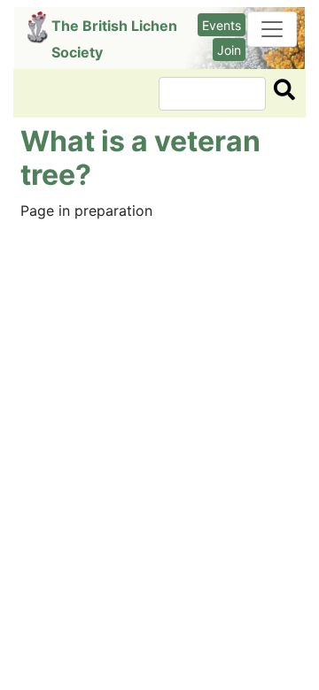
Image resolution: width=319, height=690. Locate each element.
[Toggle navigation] (272, 29)
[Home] (39, 27)
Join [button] (229, 50)
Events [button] (221, 25)
